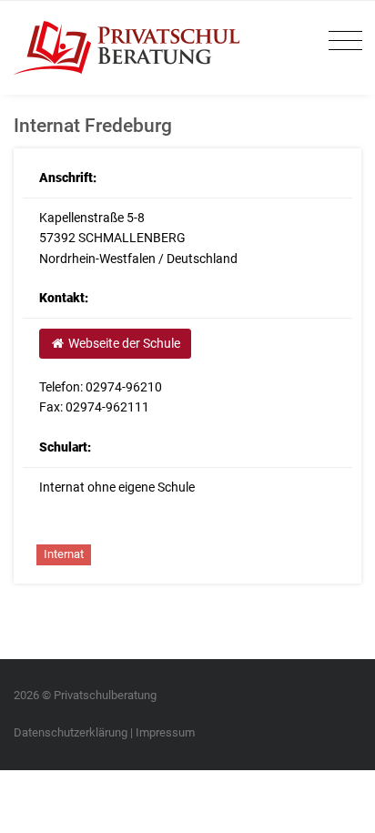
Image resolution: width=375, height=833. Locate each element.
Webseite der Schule (123, 343)
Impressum (165, 732)
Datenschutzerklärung (70, 732)
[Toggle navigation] (340, 41)
